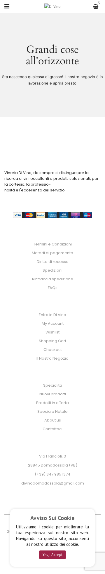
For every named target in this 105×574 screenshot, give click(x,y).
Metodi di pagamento (52, 253)
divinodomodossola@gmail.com (52, 483)
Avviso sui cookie (52, 518)
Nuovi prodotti (52, 394)
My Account (53, 323)
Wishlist (53, 332)
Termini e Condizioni (52, 244)
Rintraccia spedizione (52, 279)
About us (52, 420)
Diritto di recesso (53, 261)
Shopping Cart (52, 341)
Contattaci (52, 429)
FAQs (52, 287)
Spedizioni (52, 270)
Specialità (52, 385)
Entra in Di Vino (52, 315)
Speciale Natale (52, 411)
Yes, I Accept (52, 554)
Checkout (52, 349)
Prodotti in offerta (52, 403)
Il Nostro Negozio (52, 358)
